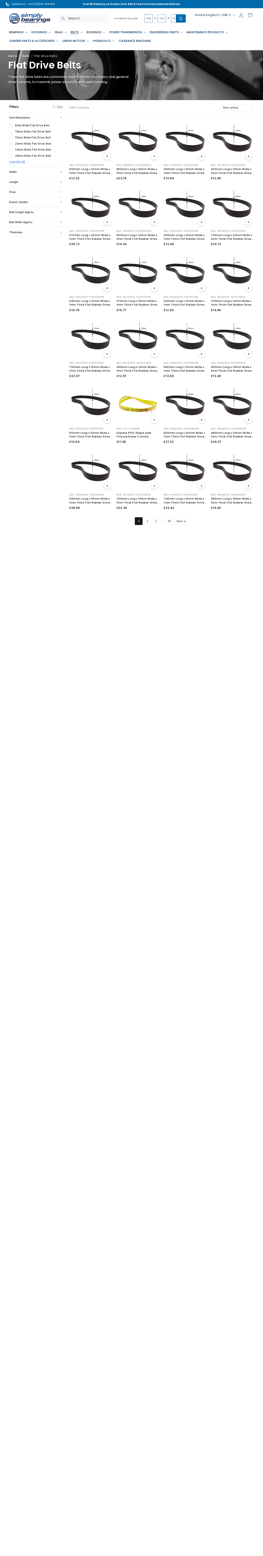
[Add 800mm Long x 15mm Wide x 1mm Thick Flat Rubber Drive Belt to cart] (154, 156)
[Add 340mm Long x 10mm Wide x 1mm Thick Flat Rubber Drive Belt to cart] (248, 156)
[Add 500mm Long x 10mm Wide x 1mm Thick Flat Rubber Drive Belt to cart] (107, 156)
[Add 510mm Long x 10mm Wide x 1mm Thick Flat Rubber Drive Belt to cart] (107, 419)
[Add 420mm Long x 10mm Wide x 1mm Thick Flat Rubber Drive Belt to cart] (201, 288)
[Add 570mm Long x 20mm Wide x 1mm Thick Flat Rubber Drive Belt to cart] (107, 222)
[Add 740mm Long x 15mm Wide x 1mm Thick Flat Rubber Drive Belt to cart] (201, 485)
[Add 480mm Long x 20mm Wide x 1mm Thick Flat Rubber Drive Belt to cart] (248, 419)
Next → (181, 521)
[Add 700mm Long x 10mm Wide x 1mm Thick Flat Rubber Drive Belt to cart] (248, 288)
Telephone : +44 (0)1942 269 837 (33, 4)
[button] (18, 32)
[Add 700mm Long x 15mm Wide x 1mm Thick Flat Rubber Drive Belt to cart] (154, 485)
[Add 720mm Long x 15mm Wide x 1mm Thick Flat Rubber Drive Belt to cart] (107, 353)
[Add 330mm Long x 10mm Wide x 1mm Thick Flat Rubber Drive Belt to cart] (154, 353)
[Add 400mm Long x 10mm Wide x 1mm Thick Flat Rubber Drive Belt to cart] (201, 222)
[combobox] (83, 18)
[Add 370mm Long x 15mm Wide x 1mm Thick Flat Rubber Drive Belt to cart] (154, 288)
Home (12, 56)
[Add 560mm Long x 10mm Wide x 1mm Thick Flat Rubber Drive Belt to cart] (201, 353)
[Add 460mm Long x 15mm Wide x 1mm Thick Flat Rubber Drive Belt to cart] (248, 485)
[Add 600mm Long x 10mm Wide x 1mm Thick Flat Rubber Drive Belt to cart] (154, 222)
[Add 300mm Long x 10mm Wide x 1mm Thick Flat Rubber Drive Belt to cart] (201, 156)
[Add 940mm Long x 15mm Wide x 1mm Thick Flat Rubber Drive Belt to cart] (107, 485)
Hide (60, 106)
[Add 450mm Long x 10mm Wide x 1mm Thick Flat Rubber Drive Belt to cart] (248, 353)
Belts (26, 56)
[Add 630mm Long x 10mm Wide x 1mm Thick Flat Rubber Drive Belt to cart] (107, 288)
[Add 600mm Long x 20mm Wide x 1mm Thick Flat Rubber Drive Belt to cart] (201, 419)
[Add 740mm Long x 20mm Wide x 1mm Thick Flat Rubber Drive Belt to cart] (248, 222)
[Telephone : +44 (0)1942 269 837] (7, 4)
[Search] (63, 18)
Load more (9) (17, 161)
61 (169, 521)
